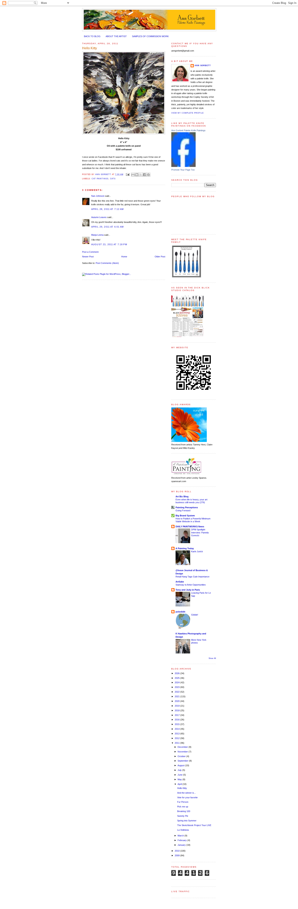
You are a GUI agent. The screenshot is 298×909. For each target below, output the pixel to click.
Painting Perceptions (187, 507)
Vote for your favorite (187, 797)
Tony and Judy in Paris (188, 590)
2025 (177, 678)
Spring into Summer (186, 820)
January (182, 845)
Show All (212, 658)
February (182, 840)
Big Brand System (185, 515)
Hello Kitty (182, 788)
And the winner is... (186, 793)
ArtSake (180, 581)
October (182, 756)
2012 (177, 738)
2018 (177, 710)
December (183, 747)
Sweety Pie (182, 816)
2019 (177, 706)
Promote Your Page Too (183, 170)
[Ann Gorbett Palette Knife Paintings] (183, 166)
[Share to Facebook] (145, 175)
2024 (177, 682)
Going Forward (183, 510)
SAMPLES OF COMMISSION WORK (150, 36)
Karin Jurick (197, 551)
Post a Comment (90, 252)
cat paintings (100, 179)
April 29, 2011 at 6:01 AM (107, 227)
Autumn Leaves (99, 217)
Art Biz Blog (182, 496)
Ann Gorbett (203, 65)
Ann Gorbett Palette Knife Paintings (188, 130)
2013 (177, 733)
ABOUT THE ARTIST (116, 36)
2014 (177, 729)
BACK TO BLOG (92, 36)
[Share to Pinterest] (148, 175)
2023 (177, 687)
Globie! (194, 615)
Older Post (160, 256)
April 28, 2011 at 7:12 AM (107, 209)
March (181, 835)
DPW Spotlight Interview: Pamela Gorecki (200, 532)
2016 (177, 719)
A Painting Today (185, 548)
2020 (177, 701)
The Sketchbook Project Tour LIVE (194, 825)
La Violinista (183, 830)
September (183, 761)
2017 (177, 715)
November (183, 751)
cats (113, 179)
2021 (177, 696)
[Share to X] (141, 175)
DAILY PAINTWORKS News (190, 526)
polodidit (180, 611)
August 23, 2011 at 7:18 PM (109, 244)
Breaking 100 (183, 811)
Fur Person (182, 802)
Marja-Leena (97, 235)
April (180, 784)
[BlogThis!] (137, 175)
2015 (177, 724)
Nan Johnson (97, 196)
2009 (177, 855)
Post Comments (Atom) (107, 263)
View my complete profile (187, 113)
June (180, 775)
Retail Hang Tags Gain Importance (192, 576)
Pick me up (182, 806)
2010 (177, 851)
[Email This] (133, 175)
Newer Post (88, 256)
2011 (177, 743)
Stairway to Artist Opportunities (191, 584)
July (180, 770)
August (181, 765)
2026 (177, 673)
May (180, 779)
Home (124, 256)
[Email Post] (127, 174)
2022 (177, 692)
